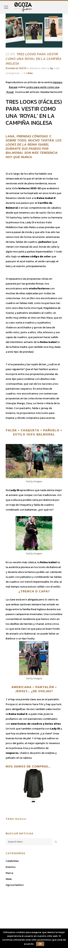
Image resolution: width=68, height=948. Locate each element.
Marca (46, 68)
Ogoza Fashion (15, 885)
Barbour (35, 68)
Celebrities (12, 861)
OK (40, 944)
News (9, 879)
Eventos (10, 867)
